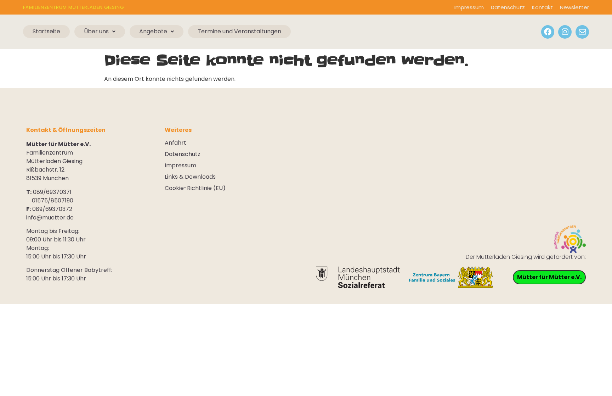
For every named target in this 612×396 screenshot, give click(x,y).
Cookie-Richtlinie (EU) (195, 188)
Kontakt (542, 7)
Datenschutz (508, 7)
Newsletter (574, 7)
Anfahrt (175, 143)
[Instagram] (565, 32)
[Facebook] (548, 32)
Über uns (96, 31)
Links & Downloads (190, 177)
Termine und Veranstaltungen (239, 31)
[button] (99, 31)
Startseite (46, 31)
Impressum (469, 7)
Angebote (153, 31)
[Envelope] (582, 32)
